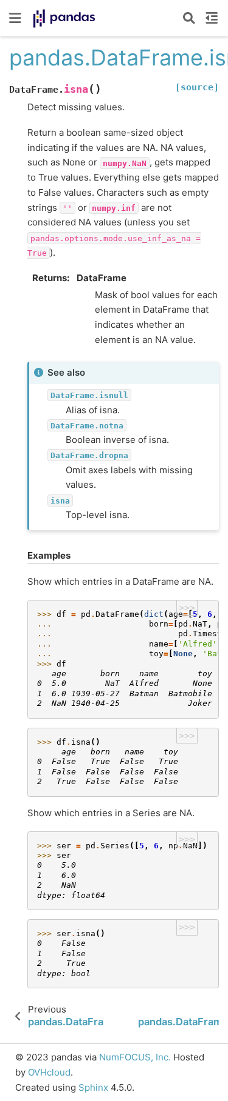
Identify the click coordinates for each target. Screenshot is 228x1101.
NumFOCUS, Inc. (135, 1057)
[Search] (189, 18)
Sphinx (93, 1087)
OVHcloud (49, 1072)
